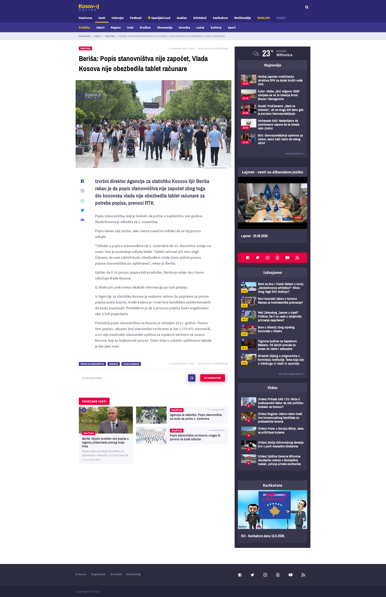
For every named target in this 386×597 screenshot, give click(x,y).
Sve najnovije (293, 153)
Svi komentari (212, 377)
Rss (297, 257)
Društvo (145, 27)
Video (272, 387)
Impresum (98, 574)
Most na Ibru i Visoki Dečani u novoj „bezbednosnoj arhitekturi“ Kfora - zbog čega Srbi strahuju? (272, 288)
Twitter (257, 257)
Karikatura (220, 18)
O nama (81, 574)
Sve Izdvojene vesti (290, 374)
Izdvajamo (272, 272)
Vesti (101, 18)
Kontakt (116, 574)
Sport (232, 27)
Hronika (184, 27)
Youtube (287, 257)
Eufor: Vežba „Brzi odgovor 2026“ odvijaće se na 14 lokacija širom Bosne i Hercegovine (272, 95)
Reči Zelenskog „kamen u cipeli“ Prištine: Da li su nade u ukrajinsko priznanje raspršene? (272, 316)
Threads (277, 257)
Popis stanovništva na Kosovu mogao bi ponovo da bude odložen (182, 435)
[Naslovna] (89, 7)
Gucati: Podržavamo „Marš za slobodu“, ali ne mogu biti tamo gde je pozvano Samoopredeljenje (272, 110)
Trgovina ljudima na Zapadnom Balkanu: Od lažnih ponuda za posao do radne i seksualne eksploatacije (272, 345)
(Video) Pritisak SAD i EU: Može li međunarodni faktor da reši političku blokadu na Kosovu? (272, 403)
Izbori (100, 27)
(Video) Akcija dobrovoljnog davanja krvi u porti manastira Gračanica (272, 446)
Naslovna (85, 18)
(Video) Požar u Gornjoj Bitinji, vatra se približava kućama (272, 432)
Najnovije (272, 64)
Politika (84, 27)
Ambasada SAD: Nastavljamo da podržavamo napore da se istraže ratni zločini (272, 124)
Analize (182, 18)
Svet (130, 27)
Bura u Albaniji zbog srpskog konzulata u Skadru (272, 330)
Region (116, 27)
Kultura (216, 27)
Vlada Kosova (131, 363)
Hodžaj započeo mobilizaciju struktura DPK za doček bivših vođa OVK (272, 80)
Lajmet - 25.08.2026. (272, 210)
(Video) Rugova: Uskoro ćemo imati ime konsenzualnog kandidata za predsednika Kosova (272, 417)
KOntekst (199, 18)
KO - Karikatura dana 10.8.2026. (272, 516)
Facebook (247, 257)
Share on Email (82, 219)
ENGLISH (263, 18)
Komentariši (191, 378)
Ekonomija (164, 27)
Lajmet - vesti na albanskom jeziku (272, 171)
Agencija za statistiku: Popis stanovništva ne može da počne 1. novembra (182, 415)
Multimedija (242, 18)
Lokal (200, 27)
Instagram (267, 257)
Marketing (133, 574)
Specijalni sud (160, 18)
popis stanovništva (92, 363)
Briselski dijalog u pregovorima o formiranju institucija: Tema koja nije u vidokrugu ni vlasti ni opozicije (272, 359)
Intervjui (117, 18)
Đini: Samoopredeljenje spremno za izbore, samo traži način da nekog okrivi (272, 139)
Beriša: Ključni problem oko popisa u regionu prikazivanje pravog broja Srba (106, 435)
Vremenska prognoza (272, 53)
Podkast (136, 18)
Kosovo (113, 363)
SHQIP (281, 18)
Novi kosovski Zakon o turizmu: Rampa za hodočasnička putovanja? (272, 302)
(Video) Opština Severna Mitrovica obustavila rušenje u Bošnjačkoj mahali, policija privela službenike (272, 460)
